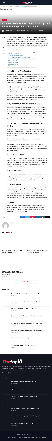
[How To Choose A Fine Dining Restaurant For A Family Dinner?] (6, 325)
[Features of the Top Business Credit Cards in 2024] (6, 398)
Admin (7, 30)
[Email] (3, 53)
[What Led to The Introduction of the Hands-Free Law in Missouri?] (6, 332)
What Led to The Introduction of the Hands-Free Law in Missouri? (27, 330)
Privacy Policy (31, 437)
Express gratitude (13, 62)
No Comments (34, 30)
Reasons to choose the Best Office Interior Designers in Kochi (12, 251)
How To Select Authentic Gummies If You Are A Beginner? (37, 251)
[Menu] (4, 2)
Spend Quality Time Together (16, 55)
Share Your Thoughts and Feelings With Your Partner (22, 59)
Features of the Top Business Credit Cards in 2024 (24, 396)
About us (38, 437)
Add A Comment (26, 281)
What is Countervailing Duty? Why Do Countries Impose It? (26, 301)
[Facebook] (3, 41)
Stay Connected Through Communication (19, 57)
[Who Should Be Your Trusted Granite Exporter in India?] (6, 295)
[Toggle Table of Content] (33, 53)
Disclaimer (14, 437)
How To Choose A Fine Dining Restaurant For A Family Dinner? (27, 323)
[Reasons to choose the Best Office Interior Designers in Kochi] (13, 242)
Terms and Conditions (22, 437)
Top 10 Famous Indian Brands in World (20, 389)
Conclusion (12, 66)
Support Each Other (14, 60)
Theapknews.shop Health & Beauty (20, 338)
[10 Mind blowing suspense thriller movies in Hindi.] (6, 383)
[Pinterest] (3, 50)
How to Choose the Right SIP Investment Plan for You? (24, 308)
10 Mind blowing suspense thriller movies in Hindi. (23, 381)
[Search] (48, 2)
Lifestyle (4, 19)
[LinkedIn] (3, 47)
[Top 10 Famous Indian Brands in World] (6, 390)
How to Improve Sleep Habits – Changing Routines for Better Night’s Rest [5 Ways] (12, 272)
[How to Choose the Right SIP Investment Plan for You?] (6, 310)
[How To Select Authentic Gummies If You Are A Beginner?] (38, 242)
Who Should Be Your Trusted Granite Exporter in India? (25, 293)
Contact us (43, 437)
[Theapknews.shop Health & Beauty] (6, 339)
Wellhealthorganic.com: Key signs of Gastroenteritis (24, 345)
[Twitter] (3, 44)
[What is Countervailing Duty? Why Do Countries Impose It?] (6, 302)
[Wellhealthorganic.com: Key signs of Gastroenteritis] (6, 347)
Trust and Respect (13, 64)
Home (3, 6)
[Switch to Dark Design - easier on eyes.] (46, 2)
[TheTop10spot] (26, 2)
